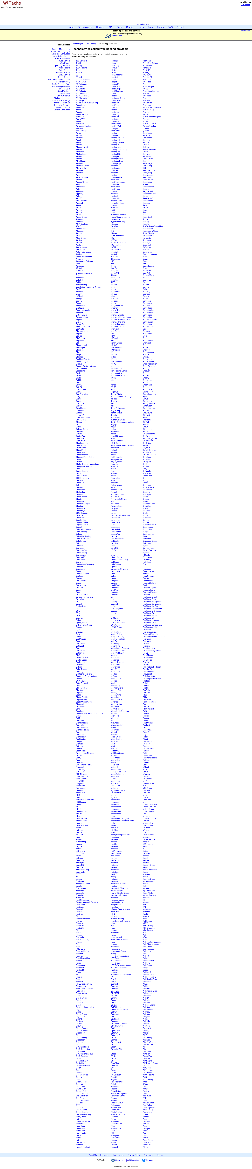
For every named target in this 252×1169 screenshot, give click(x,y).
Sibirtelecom (148, 392)
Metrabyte (115, 706)
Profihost (146, 93)
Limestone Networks (119, 569)
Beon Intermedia (83, 310)
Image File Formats (62, 103)
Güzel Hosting (82, 1112)
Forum (160, 27)
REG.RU (146, 184)
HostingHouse (117, 159)
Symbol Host (148, 548)
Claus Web (80, 490)
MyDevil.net (116, 793)
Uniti (144, 814)
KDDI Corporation (118, 441)
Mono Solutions (117, 774)
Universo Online (149, 818)
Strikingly (146, 511)
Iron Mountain (116, 373)
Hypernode (115, 219)
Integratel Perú (117, 305)
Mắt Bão (114, 669)
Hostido (114, 133)
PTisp (145, 114)
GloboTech (80, 1040)
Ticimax (146, 685)
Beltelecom (80, 305)
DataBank (80, 646)
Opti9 (113, 1028)
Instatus (114, 301)
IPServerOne (116, 361)
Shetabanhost (148, 352)
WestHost (147, 1028)
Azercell (79, 271)
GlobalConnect (82, 1030)
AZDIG (79, 268)
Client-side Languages (60, 54)
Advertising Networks (61, 86)
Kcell (113, 438)
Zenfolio (146, 1124)
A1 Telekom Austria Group (87, 103)
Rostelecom (148, 229)
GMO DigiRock (82, 1047)
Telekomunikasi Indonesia (153, 636)
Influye (114, 287)
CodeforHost (81, 520)
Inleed (113, 296)
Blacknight (80, 347)
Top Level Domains (62, 105)
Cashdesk (80, 410)
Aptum (79, 196)
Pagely (114, 1079)
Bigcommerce (82, 331)
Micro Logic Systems (120, 711)
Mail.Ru (114, 641)
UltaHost (146, 790)
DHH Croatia (81, 688)
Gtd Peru (80, 1098)
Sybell (145, 546)
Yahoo (145, 1086)
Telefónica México (150, 616)
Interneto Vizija (117, 326)
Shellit (145, 347)
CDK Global (81, 420)
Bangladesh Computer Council (89, 287)
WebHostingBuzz (150, 979)
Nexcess (114, 898)
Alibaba (79, 159)
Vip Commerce (149, 891)
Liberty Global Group (119, 560)
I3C (112, 231)
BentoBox (80, 308)
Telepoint (146, 646)
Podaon (114, 1140)
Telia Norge (147, 660)
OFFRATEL (116, 993)
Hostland (114, 173)
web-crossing (148, 949)
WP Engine (147, 1061)
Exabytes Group (83, 884)
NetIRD (114, 874)
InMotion (114, 298)
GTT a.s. (80, 1107)
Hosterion (115, 119)
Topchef (146, 716)
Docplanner (80, 711)
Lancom (114, 511)
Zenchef (146, 1119)
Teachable (147, 569)
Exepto (79, 886)
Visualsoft (147, 898)
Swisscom (147, 539)
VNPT (145, 907)
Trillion (145, 737)
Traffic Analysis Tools (61, 84)
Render (146, 196)
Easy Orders (81, 779)
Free (78, 979)
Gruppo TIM (81, 1091)
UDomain (146, 774)
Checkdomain (82, 443)
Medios (114, 681)
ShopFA (146, 375)
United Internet (149, 811)
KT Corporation (117, 494)
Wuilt (145, 1077)
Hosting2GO (116, 154)
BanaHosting (81, 285)
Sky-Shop (147, 445)
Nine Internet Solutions (120, 921)
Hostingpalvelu (117, 161)
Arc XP (79, 198)
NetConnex (115, 856)
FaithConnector (82, 900)
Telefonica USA (149, 623)
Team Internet (148, 571)
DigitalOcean (81, 699)
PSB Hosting (148, 110)
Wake (145, 935)
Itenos (113, 385)
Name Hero (115, 800)
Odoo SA (115, 991)
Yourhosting (148, 1110)
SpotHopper (148, 478)
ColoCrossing (81, 532)
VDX (145, 849)
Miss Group (116, 737)
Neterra (114, 867)
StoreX (145, 501)
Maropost (115, 657)
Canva (78, 392)
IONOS (114, 345)
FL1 (77, 930)
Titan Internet (148, 709)
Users (141, 27)
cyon (78, 629)
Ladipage (114, 508)
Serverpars (147, 315)
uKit (144, 786)
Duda (78, 760)
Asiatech (79, 222)
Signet (145, 396)
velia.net (146, 853)
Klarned (114, 473)
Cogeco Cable (82, 522)
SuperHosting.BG (150, 525)
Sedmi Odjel (148, 280)
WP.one (146, 1065)
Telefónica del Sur (150, 606)
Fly (77, 944)
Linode (113, 578)
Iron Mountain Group (119, 375)
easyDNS (80, 781)
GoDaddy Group (83, 1065)
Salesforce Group (150, 254)
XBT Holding (148, 1079)
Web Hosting (64, 68)
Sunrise (146, 522)
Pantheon (115, 1086)
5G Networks (81, 84)
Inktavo (114, 294)
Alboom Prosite (82, 147)
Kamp (113, 434)
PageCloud (115, 1077)
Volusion (146, 912)
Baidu (78, 282)
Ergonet (79, 846)
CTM (78, 613)
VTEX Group (148, 926)
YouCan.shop (148, 1103)
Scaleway (147, 271)
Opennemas (116, 1021)
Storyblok (147, 506)
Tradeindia (147, 730)
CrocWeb (80, 599)
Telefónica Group (150, 613)
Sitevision (147, 424)
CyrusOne (80, 632)
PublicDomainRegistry (152, 117)
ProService (147, 103)
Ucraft (145, 772)
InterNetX (115, 329)
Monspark (115, 776)
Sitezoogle (147, 429)
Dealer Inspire (82, 657)
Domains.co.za (82, 730)
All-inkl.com (81, 161)
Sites (119, 27)
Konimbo (114, 483)
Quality (129, 27)
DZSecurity (80, 769)
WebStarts (147, 1007)
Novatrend (115, 947)
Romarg (146, 222)
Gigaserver (80, 1016)
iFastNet (114, 257)
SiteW (145, 427)
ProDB (145, 89)
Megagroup (115, 685)
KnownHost (115, 478)
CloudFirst (80, 501)
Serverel (146, 305)
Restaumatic (148, 201)
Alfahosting (80, 154)
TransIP (146, 732)
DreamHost (80, 751)
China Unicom (82, 455)
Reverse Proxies (63, 72)
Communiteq (81, 553)
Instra (113, 303)
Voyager (146, 916)
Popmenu (147, 61)
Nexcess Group (117, 900)
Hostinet (114, 135)
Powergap (147, 72)
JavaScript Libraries (61, 56)
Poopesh (114, 1147)
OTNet (113, 1056)
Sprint (145, 483)
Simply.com (148, 406)
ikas (112, 264)
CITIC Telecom (82, 478)
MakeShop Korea (118, 650)
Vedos (145, 851)
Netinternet (115, 872)
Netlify (113, 877)
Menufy (114, 692)
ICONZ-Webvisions (119, 243)
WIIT (145, 1035)
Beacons (79, 292)
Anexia (79, 180)
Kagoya (114, 424)
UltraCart (146, 793)
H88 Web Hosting (83, 1114)
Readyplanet (148, 175)
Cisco (78, 473)
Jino (112, 406)
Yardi (145, 1093)
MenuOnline (116, 695)
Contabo (79, 571)
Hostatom (115, 103)
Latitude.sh (115, 518)
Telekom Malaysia (150, 634)
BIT (77, 343)
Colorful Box (81, 541)
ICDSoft (114, 240)
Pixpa (113, 1119)
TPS (144, 727)
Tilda (145, 697)
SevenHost (147, 333)
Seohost (146, 294)
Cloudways (80, 511)
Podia (113, 1142)
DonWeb (79, 744)
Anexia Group (82, 182)
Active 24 (80, 117)
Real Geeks (148, 177)
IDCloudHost (116, 250)
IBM (112, 238)
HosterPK (115, 121)
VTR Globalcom (149, 928)
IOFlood (114, 338)
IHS (112, 261)
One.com (115, 1002)
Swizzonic (147, 543)
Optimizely (115, 1030)
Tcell (145, 564)
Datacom (80, 648)
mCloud (114, 676)
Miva (113, 744)
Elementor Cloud (83, 811)
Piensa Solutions (118, 1114)
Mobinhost (115, 758)
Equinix (79, 844)
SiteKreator (147, 420)
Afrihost (79, 138)
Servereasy (147, 303)
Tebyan (146, 578)
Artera (78, 208)
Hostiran (114, 166)
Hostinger (115, 156)
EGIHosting (81, 802)
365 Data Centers (83, 79)
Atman (79, 233)
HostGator (115, 131)
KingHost (115, 466)
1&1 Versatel (81, 61)
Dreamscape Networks (85, 753)
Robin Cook (147, 217)
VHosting (146, 874)
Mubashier (115, 786)
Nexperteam (116, 905)
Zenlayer (146, 1128)
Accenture (80, 105)
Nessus (114, 842)
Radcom (146, 140)
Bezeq (78, 322)
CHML (78, 459)
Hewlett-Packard (83, 1147)
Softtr (145, 464)
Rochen (146, 219)
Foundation (80, 965)
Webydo (146, 1016)
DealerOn (80, 664)
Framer (79, 977)
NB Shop (114, 830)
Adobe (78, 121)
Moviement (115, 781)
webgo (145, 970)
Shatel (145, 345)
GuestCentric (81, 1110)
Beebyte (79, 298)
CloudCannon (81, 497)
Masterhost (115, 664)
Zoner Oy (146, 1145)
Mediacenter (116, 678)
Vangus (146, 842)
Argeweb (79, 203)
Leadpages (115, 527)
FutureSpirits (81, 993)
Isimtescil (115, 380)
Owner (113, 1070)
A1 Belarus (80, 89)
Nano (113, 816)
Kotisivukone (116, 485)
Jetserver (115, 401)
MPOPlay (115, 783)
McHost (114, 674)
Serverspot (147, 324)
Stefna (145, 497)
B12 (77, 275)
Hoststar (114, 194)
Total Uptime (148, 723)
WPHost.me (148, 1070)
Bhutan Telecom (83, 326)
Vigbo (145, 886)
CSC (78, 609)
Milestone (115, 727)
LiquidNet (115, 588)
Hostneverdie (116, 177)
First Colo (80, 926)
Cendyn (79, 434)
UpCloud (146, 828)
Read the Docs (149, 170)
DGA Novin (80, 681)
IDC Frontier (116, 245)
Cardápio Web (82, 394)
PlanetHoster (116, 1124)
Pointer (114, 1145)
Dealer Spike (81, 660)
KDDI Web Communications (122, 445)
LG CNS (114, 548)
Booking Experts (83, 359)
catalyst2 (80, 415)
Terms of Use (118, 1155)
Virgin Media (148, 893)
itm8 (112, 389)
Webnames (147, 993)
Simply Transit (149, 403)
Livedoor (114, 592)
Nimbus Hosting (117, 919)
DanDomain (81, 639)
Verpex (145, 867)
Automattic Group (83, 252)
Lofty (113, 606)
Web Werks (147, 947)
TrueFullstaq (148, 741)
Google (79, 1072)
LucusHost (115, 620)
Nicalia (114, 916)
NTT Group (115, 963)
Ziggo (145, 1131)
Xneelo (145, 1082)
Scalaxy (146, 268)
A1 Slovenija (81, 98)
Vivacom (146, 902)
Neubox (114, 886)
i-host (113, 229)
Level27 (114, 546)
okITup (114, 995)
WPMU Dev (148, 1072)
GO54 (78, 1058)
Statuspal (147, 494)
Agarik (78, 140)
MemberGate (116, 690)
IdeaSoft (114, 252)
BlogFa (79, 354)
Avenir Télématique (84, 257)
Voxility (146, 914)
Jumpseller (115, 417)
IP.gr (113, 352)
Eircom (79, 804)
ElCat (78, 809)
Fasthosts (80, 907)
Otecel (113, 1054)
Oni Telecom (116, 1007)
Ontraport (115, 1014)
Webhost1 (147, 972)
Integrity (114, 308)
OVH (113, 1068)
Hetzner (79, 1145)
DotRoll (79, 748)
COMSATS (80, 557)
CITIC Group (81, 476)
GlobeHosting (81, 1037)
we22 (145, 940)
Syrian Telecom (149, 550)
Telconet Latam (149, 583)
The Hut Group (149, 669)
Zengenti (146, 1126)
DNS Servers (64, 75)
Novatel (114, 944)
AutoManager (81, 247)
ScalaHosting (148, 266)
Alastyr (79, 145)
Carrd (78, 399)
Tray (144, 734)
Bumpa (79, 382)
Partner (114, 1098)
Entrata (79, 832)
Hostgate (114, 128)
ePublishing (81, 842)
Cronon (79, 602)
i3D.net (114, 233)
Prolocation (147, 98)
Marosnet (115, 660)
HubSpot (114, 208)
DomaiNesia (81, 720)
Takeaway (147, 560)
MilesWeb (115, 730)
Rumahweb (147, 240)
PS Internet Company (152, 107)
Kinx (113, 471)
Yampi (145, 1089)
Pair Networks (117, 1082)
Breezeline (80, 371)
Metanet (114, 702)
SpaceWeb (147, 476)
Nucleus (114, 970)
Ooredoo (114, 1016)
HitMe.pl (114, 61)
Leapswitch (115, 529)
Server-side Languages (60, 51)
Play (113, 1131)
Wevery (146, 1030)
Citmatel (79, 480)
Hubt (113, 210)
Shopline (146, 382)
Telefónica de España (152, 604)
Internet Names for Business (123, 319)
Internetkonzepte (118, 324)
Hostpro (114, 191)
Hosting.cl (115, 145)
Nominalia (115, 933)
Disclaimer (104, 1155)
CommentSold (82, 550)
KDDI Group (116, 443)
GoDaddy (80, 1063)
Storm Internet (149, 504)
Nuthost (114, 972)
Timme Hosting (149, 702)
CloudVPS (80, 508)
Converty (80, 578)
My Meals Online (118, 790)
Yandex (146, 1091)
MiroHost (114, 734)
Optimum (115, 1033)
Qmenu (146, 128)
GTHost (79, 1103)
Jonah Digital (116, 413)
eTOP (78, 856)
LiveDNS (114, 590)
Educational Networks (85, 800)
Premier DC (147, 77)
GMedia (79, 1042)
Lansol (113, 513)
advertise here (143, 24)
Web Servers (64, 61)
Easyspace (80, 788)
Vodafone (146, 909)
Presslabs (147, 82)
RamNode (147, 154)
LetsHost (114, 543)
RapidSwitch (148, 159)
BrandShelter (81, 368)
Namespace (116, 814)
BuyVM (79, 385)
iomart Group (116, 343)
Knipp (113, 476)
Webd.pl (146, 958)
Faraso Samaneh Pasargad (87, 902)
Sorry (145, 469)
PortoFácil (147, 68)
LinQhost (114, 581)
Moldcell (114, 767)
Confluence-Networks (85, 564)
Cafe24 (79, 387)
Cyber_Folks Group (84, 625)
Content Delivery (63, 82)
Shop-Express (149, 366)
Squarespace (148, 487)
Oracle (113, 1037)
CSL (78, 611)
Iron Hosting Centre (119, 371)
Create (79, 590)
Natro (113, 823)
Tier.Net (146, 688)
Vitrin (145, 900)
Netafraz (114, 846)
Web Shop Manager (151, 944)
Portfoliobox (148, 65)
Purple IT (146, 121)
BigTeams (80, 340)
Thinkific (146, 681)
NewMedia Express (119, 895)
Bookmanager (82, 361)
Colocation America (84, 529)
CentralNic (80, 438)
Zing (144, 1133)
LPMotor (114, 618)
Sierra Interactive (150, 394)
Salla (145, 257)
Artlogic (79, 212)
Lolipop (114, 611)
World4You (147, 1056)
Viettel (145, 884)
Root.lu (146, 224)
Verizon (146, 863)
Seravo (146, 296)
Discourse (80, 706)
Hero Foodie (81, 1133)
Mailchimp (115, 643)
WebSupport (148, 1009)
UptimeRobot (148, 835)
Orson (113, 1047)
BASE (78, 289)
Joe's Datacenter (118, 408)
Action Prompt (82, 114)
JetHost (114, 399)
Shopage (146, 368)
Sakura (146, 250)
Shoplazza (147, 380)
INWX (113, 333)
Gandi (78, 1005)
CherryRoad (81, 448)
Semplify (146, 292)
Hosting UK (115, 140)
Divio (78, 709)
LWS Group (115, 625)
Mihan (113, 720)
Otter (113, 1061)
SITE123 (146, 410)
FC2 (77, 916)
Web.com (147, 951)
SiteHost (146, 415)
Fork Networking (83, 958)
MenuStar (115, 697)
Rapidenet (147, 156)
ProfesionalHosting (151, 91)
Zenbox (146, 1117)
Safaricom (147, 247)
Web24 (145, 954)
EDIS (78, 795)
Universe (146, 816)
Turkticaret (147, 760)
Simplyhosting (149, 408)
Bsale (78, 378)
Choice (79, 462)
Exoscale (80, 893)
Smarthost (147, 457)
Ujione (145, 776)
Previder (146, 84)
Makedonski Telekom (120, 648)
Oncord (114, 1000)
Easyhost (80, 783)
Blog (150, 27)
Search (180, 27)
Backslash (80, 278)
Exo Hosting (81, 888)
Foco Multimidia (82, 951)
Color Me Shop (82, 539)
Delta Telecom (82, 669)
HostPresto (115, 189)
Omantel (114, 998)
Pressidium (147, 79)
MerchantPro (116, 699)
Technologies (85, 27)
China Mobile (81, 450)
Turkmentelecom (150, 758)
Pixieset (114, 1117)
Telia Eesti (147, 653)
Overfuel (114, 1065)
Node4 (113, 928)
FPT (78, 974)
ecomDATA (80, 793)
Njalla (113, 926)
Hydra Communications (121, 217)
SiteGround (147, 413)
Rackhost (147, 135)
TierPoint (146, 690)
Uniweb (146, 821)
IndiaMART (115, 280)
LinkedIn (119, 1160)
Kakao (113, 429)
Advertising (148, 1155)
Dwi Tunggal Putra (83, 765)
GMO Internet (82, 1051)
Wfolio (145, 1033)
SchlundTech (148, 275)
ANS (78, 184)
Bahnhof (79, 280)
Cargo (78, 396)
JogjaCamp (115, 410)
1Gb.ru (79, 72)
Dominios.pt (81, 737)
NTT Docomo (116, 961)
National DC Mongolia (120, 818)
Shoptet (146, 387)
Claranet (79, 487)
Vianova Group (149, 879)
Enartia (79, 823)
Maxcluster (115, 671)
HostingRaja (116, 163)
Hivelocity (115, 65)
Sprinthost (147, 485)
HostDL (114, 107)
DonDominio (81, 739)
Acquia (79, 112)
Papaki (114, 1089)
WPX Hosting (148, 1075)
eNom (78, 828)
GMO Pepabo (82, 1056)
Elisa (78, 816)
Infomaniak (115, 292)
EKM (78, 807)
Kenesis (114, 452)
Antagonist (80, 187)
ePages (79, 839)
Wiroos (145, 1047)
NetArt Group (116, 851)
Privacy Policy (134, 1155)
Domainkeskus (82, 727)
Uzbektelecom (149, 839)
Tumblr (145, 751)
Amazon (79, 173)
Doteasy (79, 746)
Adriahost (80, 124)
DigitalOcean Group (84, 702)
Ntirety (113, 954)
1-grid (78, 63)
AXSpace (80, 266)
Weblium (146, 988)
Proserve (146, 100)
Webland (146, 986)
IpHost (113, 357)
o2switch (114, 984)
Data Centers (64, 70)
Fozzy (78, 972)
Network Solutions (118, 884)
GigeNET (80, 1019)
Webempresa (148, 961)
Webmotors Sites (150, 991)
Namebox (115, 804)
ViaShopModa (148, 881)
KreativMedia (116, 490)
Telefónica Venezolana (152, 625)
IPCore (114, 354)
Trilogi (145, 739)
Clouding (79, 506)
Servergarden (148, 310)
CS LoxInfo (80, 606)
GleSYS (79, 1026)
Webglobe (147, 967)
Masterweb (115, 667)
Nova (113, 942)
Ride (144, 212)
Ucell (145, 765)
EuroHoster (80, 872)
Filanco (79, 921)
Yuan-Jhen (147, 1112)
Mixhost (114, 748)
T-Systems (147, 557)
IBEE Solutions (117, 236)
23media (79, 77)
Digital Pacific (82, 697)
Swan (145, 536)
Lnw (112, 599)
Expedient (80, 895)
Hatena (79, 1119)
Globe (78, 1035)
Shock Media (148, 361)
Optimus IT (115, 1035)
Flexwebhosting (82, 940)
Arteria (79, 210)
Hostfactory (116, 124)
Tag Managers (64, 89)
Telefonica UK (148, 618)
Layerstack (115, 522)
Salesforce (147, 252)
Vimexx (146, 888)
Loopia (113, 613)
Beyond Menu (82, 317)
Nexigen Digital (117, 902)
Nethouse (115, 870)
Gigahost (80, 1009)
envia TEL (80, 835)
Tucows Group (149, 748)
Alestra (79, 149)
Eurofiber (80, 867)
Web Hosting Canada (151, 942)
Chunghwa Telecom (84, 466)
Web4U (146, 956)
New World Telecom (119, 888)
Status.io (146, 492)
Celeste (79, 427)
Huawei (114, 205)
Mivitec (114, 746)
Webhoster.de (148, 974)
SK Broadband (149, 434)
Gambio (79, 1002)
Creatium (80, 592)
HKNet (113, 72)
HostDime (115, 105)
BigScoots (80, 338)
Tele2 (145, 585)
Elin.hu (79, 814)
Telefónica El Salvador (152, 611)
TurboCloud (147, 755)
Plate (113, 1126)
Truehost (146, 744)
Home (71, 27)
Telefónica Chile (149, 599)
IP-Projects (115, 350)
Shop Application (150, 364)
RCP (145, 168)
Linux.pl (114, 583)
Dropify (79, 755)
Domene (79, 732)
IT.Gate (114, 382)
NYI (112, 977)
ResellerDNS (148, 198)
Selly (145, 289)
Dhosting (79, 690)
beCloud (79, 296)
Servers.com (148, 322)
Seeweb (146, 285)
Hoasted (114, 77)
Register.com (148, 187)
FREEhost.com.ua (84, 984)
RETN (145, 208)
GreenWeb (80, 1084)
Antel (78, 189)
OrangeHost (116, 1042)
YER (145, 1098)
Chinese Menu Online (85, 457)
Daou (78, 641)
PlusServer (115, 1138)
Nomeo (114, 930)
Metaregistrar (116, 704)
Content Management (61, 49)
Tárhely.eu (147, 562)
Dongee (79, 741)
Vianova (146, 877)
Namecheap (116, 807)
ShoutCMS (147, 389)
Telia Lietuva (148, 657)
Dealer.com (80, 662)
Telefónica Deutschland (152, 609)
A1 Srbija (80, 100)
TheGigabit (147, 674)
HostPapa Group (118, 182)
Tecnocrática (148, 581)
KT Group (115, 497)
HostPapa (115, 180)
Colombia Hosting (83, 536)
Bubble (79, 380)
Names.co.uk (116, 809)
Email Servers (64, 77)
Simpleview (147, 401)
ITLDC (113, 387)
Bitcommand (81, 345)
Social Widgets (63, 91)
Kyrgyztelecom (117, 506)
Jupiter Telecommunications (122, 422)
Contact (160, 1155)
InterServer (115, 331)
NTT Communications (120, 956)
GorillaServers (82, 1075)
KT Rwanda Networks (120, 499)
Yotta (145, 1100)
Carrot (78, 401)
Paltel (113, 1084)
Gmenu (79, 1044)
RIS (144, 215)
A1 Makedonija (82, 96)
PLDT (113, 1133)
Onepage (114, 1005)
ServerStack (148, 326)
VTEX (145, 923)
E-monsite (80, 772)
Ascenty (79, 219)
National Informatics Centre (122, 821)
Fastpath (79, 909)
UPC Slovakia (148, 825)
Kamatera (115, 431)
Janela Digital (116, 394)
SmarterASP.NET (150, 455)
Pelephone (115, 1105)
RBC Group (147, 166)
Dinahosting (81, 704)
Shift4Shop (147, 354)
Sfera (145, 336)
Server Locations (63, 107)
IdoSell (114, 254)
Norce (113, 935)
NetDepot (115, 860)
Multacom (115, 788)
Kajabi (113, 427)
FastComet (80, 905)
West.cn (146, 1026)
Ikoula (113, 266)
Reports (100, 27)
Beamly (79, 294)
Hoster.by (115, 112)
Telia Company (149, 648)
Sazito (145, 261)
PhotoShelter (116, 1112)
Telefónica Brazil (150, 597)
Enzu (78, 837)
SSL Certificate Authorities (59, 79)
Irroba (113, 378)
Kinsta (113, 469)
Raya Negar (148, 163)
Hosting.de (115, 152)
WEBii (145, 984)
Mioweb (114, 732)
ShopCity (146, 371)
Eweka (79, 879)
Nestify (114, 844)
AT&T (78, 226)
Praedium (147, 75)
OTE (113, 1051)
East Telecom (82, 776)
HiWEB (114, 68)
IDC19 (113, 247)
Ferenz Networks (83, 919)
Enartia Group (82, 825)
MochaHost (115, 760)
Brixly (78, 375)
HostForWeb (116, 126)
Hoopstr (114, 82)
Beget (78, 303)
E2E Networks (82, 774)
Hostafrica (115, 96)
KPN (113, 487)
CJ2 (77, 485)
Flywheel (79, 947)
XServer (146, 1084)
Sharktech (147, 343)
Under (145, 802)
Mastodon (134, 1160)
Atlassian (80, 231)
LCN (112, 525)
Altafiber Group (82, 166)
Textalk (146, 664)
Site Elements (64, 93)
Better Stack (81, 315)
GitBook (79, 1021)
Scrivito (146, 278)
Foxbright (80, 970)
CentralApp (80, 436)
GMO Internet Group (84, 1054)
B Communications (84, 273)
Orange (114, 1040)
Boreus (79, 364)
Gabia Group (81, 998)
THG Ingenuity (149, 676)
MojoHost (115, 765)
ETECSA (80, 853)
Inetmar (114, 285)
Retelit (145, 205)
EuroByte (80, 863)
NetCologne (116, 853)
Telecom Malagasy (151, 592)
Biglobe (79, 333)
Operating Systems (62, 65)
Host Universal (117, 91)
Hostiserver (115, 168)
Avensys (79, 259)
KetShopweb (116, 457)
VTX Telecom (148, 930)
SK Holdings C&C (150, 438)
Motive (114, 779)
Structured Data (63, 96)
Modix (113, 762)
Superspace (148, 527)
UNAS (145, 797)
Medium (114, 683)
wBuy (145, 937)
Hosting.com (116, 147)
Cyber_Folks (81, 623)
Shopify (146, 378)
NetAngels (115, 849)
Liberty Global (117, 557)
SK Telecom (148, 441)
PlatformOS (116, 1128)
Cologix (79, 534)
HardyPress (81, 1117)
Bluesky (149, 1160)
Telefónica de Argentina (152, 602)
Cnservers (80, 518)
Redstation (147, 182)
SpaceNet (147, 473)
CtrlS (78, 616)
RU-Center (147, 238)
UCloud (146, 767)
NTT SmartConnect (119, 967)
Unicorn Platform (150, 804)
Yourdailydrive (148, 1107)
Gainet (79, 1000)
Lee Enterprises (117, 539)
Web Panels (65, 63)
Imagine (114, 271)
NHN (113, 914)
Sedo (145, 282)
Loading (114, 602)
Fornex (79, 961)
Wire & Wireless (149, 1042)
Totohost (146, 725)
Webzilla (146, 1021)
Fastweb (79, 914)
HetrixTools (80, 1142)
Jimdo (113, 403)
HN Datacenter (117, 75)
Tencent (146, 662)
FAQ (170, 27)
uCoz (145, 769)
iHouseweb (115, 259)
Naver (113, 825)
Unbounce (147, 800)
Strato (145, 508)
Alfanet (79, 156)
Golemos (80, 1068)
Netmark (114, 879)
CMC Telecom (82, 513)
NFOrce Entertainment (120, 909)
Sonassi (146, 466)
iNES (113, 282)
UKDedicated (148, 783)
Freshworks (81, 986)
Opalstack (115, 1019)
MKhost (114, 755)
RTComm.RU (148, 236)
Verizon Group (149, 865)
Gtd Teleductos (82, 1100)
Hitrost (113, 63)
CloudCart (80, 499)
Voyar (145, 919)
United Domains (149, 807)
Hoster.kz (115, 117)
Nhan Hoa (115, 912)
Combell (79, 546)
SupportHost (148, 529)
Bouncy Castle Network (86, 366)
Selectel (146, 287)
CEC (78, 424)
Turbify (145, 753)
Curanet (79, 618)
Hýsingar (114, 224)
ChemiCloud (81, 445)
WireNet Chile (148, 1044)
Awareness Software (84, 261)
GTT (78, 1105)
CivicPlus (80, 483)
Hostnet (114, 175)
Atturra (79, 243)
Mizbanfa (115, 751)
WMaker (146, 1054)
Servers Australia (150, 319)
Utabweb (146, 837)
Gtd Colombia (82, 1093)
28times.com (117, 36)
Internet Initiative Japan (121, 317)
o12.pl (113, 981)
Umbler (146, 795)
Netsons (114, 881)
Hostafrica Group (118, 98)
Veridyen (146, 860)
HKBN (113, 70)
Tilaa (145, 695)
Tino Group (147, 706)
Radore (146, 142)
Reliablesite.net (149, 194)
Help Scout (80, 1131)
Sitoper (146, 431)
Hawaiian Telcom (83, 1121)
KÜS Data (115, 504)
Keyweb (114, 464)
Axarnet (79, 264)
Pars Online (116, 1091)
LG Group (115, 550)
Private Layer (148, 86)
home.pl (114, 79)
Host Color (115, 86)
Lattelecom (115, 520)
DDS (78, 655)
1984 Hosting (81, 68)
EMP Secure (81, 818)
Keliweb (114, 450)
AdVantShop (81, 131)
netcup (114, 858)
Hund (113, 212)
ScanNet (146, 273)
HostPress (115, 187)
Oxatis (113, 1072)
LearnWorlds (116, 532)
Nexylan (114, 907)
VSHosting (147, 921)
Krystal (114, 492)
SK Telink (147, 443)
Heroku (79, 1135)
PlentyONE (115, 1135)
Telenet (146, 643)
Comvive (79, 562)
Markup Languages (62, 98)
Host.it (113, 93)
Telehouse (147, 629)
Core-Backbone (82, 581)
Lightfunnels (116, 564)
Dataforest (80, 650)
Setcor (145, 329)
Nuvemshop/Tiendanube (121, 974)
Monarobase (116, 769)
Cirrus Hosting (82, 471)
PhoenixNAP (116, 1107)
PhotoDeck (115, 1110)
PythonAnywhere (150, 126)
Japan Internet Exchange (121, 396)
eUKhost (79, 858)
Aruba (78, 215)
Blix (77, 352)
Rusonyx (146, 243)
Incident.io (115, 278)
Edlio (78, 797)
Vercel (145, 858)
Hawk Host (80, 1124)
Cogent (79, 527)
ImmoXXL (115, 273)
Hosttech (114, 196)
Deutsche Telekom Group (86, 676)
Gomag (79, 1070)
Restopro (146, 203)
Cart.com (80, 403)
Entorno (79, 830)
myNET (114, 797)
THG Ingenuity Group (152, 678)
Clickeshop (80, 492)
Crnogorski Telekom (84, 597)
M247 (113, 629)
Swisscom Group (150, 541)
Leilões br (115, 541)
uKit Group (147, 788)
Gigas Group (81, 1014)
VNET (145, 905)
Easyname (80, 786)
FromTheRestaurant (84, 988)
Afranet (79, 135)
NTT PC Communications (121, 965)
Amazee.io (80, 170)
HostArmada (116, 100)
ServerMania (148, 312)
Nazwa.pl (115, 828)
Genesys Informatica (85, 1007)
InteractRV (115, 310)
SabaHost (147, 245)
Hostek (114, 110)
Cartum (79, 406)
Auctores (80, 245)
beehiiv (79, 301)
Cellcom (79, 431)
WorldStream (148, 1058)
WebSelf (146, 1002)
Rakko (145, 152)
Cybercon (80, 620)
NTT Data (115, 958)
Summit (146, 520)
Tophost (146, 718)
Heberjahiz (80, 1128)
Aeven (78, 133)
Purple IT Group (149, 124)
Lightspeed (115, 567)
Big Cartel (80, 329)
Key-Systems (116, 462)
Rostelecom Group (150, 231)
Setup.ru (146, 331)
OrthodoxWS (116, 1049)
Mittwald (114, 741)
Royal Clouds (148, 233)
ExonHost (80, 891)
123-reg (79, 65)
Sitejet (145, 417)
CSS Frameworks (62, 58)
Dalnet (78, 636)
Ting (144, 704)
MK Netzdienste (117, 753)
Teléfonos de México (151, 627)
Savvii (145, 259)
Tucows (146, 746)
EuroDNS (80, 865)
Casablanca (81, 408)
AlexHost (80, 152)
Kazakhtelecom (117, 436)
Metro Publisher (117, 709)
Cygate (79, 627)
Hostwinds (115, 198)
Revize (145, 210)
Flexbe (79, 935)
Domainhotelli (81, 725)
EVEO (78, 874)
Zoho (145, 1135)
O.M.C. (114, 979)
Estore (79, 849)
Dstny (78, 758)
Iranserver (115, 366)
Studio (145, 513)
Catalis (79, 413)
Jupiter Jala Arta (118, 420)
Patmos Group (117, 1103)
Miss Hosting (116, 739)
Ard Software (81, 201)
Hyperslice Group (118, 222)
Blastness (80, 350)
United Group (148, 809)
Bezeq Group (81, 324)
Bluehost (79, 357)
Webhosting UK (149, 977)
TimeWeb (147, 699)
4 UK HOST (81, 82)
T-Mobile (146, 555)
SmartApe (147, 452)
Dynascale (80, 767)
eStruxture (80, 851)
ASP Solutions (82, 224)
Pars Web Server (118, 1096)
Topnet (145, 720)
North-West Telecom (119, 940)
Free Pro (79, 981)
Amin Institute (82, 177)
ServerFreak (148, 308)
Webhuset (147, 981)
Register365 (148, 191)
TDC (144, 567)
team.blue (147, 574)
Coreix (78, 583)
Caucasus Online (83, 417)
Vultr (145, 933)
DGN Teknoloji (82, 683)
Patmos (114, 1100)
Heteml (79, 1140)
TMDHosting (148, 711)
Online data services (119, 1009)
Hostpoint (115, 184)
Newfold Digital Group (120, 893)
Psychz (146, 112)
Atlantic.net (81, 229)
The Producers (149, 671)
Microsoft (115, 716)
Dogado (79, 716)
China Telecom (82, 452)
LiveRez (114, 595)
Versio (145, 872)
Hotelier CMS (116, 201)
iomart (113, 340)
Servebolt (147, 301)
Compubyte (81, 555)
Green (78, 1079)
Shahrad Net (148, 340)
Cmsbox (79, 515)
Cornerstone (81, 585)
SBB (145, 264)
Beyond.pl (80, 319)
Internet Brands (117, 315)
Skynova (146, 448)
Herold (78, 1138)
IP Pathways (116, 347)
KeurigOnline (116, 459)
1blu (77, 70)
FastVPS (80, 912)
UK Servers (147, 779)
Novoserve (115, 949)
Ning (113, 923)
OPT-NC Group (117, 1026)
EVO (78, 877)
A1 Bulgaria (81, 91)
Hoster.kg (115, 114)
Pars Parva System (119, 1093)
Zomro (145, 1138)
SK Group (147, 436)
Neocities (115, 837)
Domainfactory (82, 723)
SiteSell (146, 422)
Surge (145, 532)
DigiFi (78, 695)
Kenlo (113, 455)
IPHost (114, 359)
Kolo (113, 480)
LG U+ (113, 553)
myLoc (114, 795)
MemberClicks (117, 688)
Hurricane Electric (118, 215)
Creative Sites (82, 595)
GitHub (79, 1023)
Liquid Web (115, 585)
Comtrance (80, 560)
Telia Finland (148, 655)
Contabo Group (82, 574)
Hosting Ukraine (117, 142)
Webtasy (146, 1012)
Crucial (79, 604)
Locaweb (114, 604)
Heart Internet (82, 1126)
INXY (113, 336)
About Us (93, 1155)
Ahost (78, 142)
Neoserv (114, 839)
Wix (144, 1049)
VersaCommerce (150, 870)
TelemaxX (147, 641)
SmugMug (147, 462)
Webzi (145, 1019)
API (110, 27)
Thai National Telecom (152, 667)
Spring (145, 480)
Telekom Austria (149, 632)
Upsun (145, 832)
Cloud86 (79, 494)
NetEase (114, 865)
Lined (113, 574)
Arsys (78, 205)
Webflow (146, 963)
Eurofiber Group (82, 870)
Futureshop (80, 991)
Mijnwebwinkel (117, 725)
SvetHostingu (148, 534)
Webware (146, 1014)
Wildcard (146, 1040)
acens (78, 110)
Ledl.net (114, 536)
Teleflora (146, 595)
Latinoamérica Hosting (120, 515)
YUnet (145, 1114)
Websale (146, 1000)
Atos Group (81, 238)
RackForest (147, 133)
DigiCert (79, 692)
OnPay (114, 1012)
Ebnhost (79, 790)
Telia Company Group (152, 650)
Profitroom (147, 96)
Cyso (78, 634)
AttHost (79, 240)
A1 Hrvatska (81, 93)
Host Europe (116, 89)
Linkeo (113, 576)
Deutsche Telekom (84, 674)
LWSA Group (116, 627)
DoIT (78, 718)
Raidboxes (147, 145)
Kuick (113, 501)
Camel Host (81, 389)
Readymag (147, 173)
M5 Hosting (115, 632)
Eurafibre (80, 860)
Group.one (80, 1086)
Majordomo (115, 646)
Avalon (79, 254)
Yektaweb (147, 1096)
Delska (79, 667)
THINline (146, 683)
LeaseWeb (115, 534)
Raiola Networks (149, 149)
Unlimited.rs (148, 823)
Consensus (80, 569)
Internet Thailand (118, 322)
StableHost (147, 490)
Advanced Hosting (83, 126)
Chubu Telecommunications (87, 464)
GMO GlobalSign (83, 1049)
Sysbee (146, 553)
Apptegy (79, 194)
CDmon (79, 422)
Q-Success (245, 4)
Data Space (81, 643)
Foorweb (79, 956)
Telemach (147, 639)
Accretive (80, 107)
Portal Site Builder (150, 63)
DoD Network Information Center (89, 713)
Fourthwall (80, 967)
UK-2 (145, 781)
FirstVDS (80, 928)
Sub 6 (145, 515)
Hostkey (114, 170)
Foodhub (79, 954)
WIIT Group (147, 1037)
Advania (79, 128)
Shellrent (146, 350)
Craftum (79, 588)
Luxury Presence (118, 623)
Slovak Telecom (149, 450)
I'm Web (114, 226)
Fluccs (79, 942)
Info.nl (113, 289)
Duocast (79, 762)
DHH (78, 685)
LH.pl (113, 555)
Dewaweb (80, 678)
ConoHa (79, 567)
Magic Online (116, 634)
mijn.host (115, 723)
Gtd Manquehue (82, 1096)
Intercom (114, 312)
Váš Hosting (148, 844)
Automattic (80, 250)
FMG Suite (80, 949)
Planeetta (115, 1121)
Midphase (115, 718)
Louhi (113, 616)
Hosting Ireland (117, 138)
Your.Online (147, 1105)
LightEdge (115, 562)
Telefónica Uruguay (151, 620)
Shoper (146, 373)
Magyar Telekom (118, 639)
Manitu (114, 655)
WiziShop (147, 1051)
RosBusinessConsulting (153, 226)
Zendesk (146, 1121)
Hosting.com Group (119, 149)
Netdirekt (114, 863)
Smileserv (147, 459)
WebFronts (147, 965)
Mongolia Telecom (118, 772)
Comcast (80, 548)
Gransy (79, 1077)
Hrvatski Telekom (118, 203)
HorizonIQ (115, 84)
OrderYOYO (116, 1044)
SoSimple (147, 471)
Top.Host (146, 713)
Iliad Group (115, 268)
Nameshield (116, 811)
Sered (145, 298)
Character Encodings (61, 100)
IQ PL (113, 364)
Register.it (147, 189)
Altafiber (79, 163)
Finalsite (79, 923)
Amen (78, 175)
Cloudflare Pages (83, 504)
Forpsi (78, 963)
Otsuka (114, 1058)
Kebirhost (115, 448)
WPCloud (146, 1068)
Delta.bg (79, 671)
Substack (147, 518)
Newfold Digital (117, 891)
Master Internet (117, 662)
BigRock (79, 336)
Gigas (78, 1012)
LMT (113, 597)
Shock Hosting (149, 359)
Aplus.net (80, 191)
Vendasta (146, 856)
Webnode (146, 995)
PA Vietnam (116, 1075)
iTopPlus (114, 392)
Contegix (79, 576)
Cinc (78, 469)
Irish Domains (117, 368)
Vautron (146, 846)
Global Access (82, 1028)
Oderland (114, 988)
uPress (146, 830)
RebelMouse (148, 180)
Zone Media (148, 1140)
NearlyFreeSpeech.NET (121, 835)
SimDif (145, 399)
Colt (77, 543)
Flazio (78, 933)
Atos (78, 236)
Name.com (115, 802)
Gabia (78, 995)
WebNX (146, 998)
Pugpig (145, 119)
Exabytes (80, 881)
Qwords (146, 131)
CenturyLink (81, 441)
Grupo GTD (81, 1089)
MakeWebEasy (117, 653)
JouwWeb (115, 415)
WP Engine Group (150, 1063)
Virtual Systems (149, 895)
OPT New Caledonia (119, 1023)
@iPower (80, 86)
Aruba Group (81, 217)
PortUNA (146, 70)
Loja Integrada (117, 609)
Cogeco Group (82, 525)
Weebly (146, 1023)
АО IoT (146, 1147)
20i (77, 75)
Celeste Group (82, 429)
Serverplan (147, 317)
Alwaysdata (81, 168)
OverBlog (115, 1063)
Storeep (146, 499)
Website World (149, 1005)
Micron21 (115, 713)
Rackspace (147, 138)
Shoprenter (147, 385)
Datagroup (80, 653)
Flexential (80, 937)
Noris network (116, 937)
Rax (144, 161)
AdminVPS (80, 119)
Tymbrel (146, 762)
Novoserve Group (118, 951)
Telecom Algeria (149, 588)
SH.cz (145, 338)
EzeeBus (80, 898)
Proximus (147, 105)
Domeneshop (81, 734)
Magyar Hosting (117, 636)
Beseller (79, 312)
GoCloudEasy (82, 1061)
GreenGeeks (81, 1082)
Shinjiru (146, 357)
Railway (146, 147)
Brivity (78, 373)
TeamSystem (148, 576)
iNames (114, 275)
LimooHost (115, 571)
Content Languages (62, 110)
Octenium (115, 986)
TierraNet (146, 692)
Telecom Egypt (149, 590)
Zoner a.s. (147, 1142)
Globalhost (80, 1033)
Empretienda (81, 821)
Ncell (113, 832)
